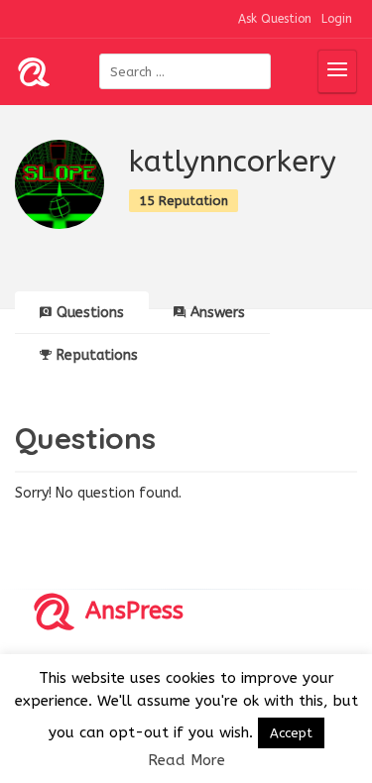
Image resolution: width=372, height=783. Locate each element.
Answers (217, 312)
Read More (186, 760)
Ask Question (274, 19)
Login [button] (336, 19)
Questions (90, 312)
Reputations (97, 355)
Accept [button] (291, 733)
